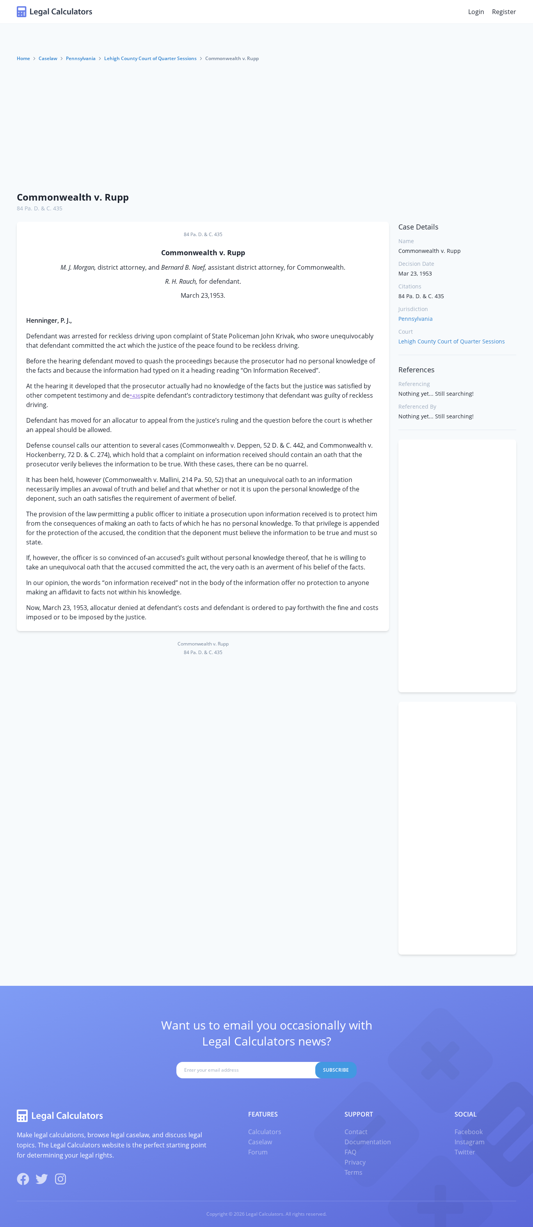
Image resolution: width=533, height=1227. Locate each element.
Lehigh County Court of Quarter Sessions (150, 58)
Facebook (469, 1131)
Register (504, 11)
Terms (353, 1172)
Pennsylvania (81, 58)
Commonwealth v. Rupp (73, 196)
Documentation (368, 1142)
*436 (135, 396)
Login (476, 11)
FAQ (350, 1152)
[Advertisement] (266, 126)
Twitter (465, 1152)
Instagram (470, 1142)
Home (23, 58)
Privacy (355, 1162)
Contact (356, 1131)
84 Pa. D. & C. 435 (39, 208)
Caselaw (48, 58)
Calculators (264, 1131)
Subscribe (336, 1070)
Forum (258, 1152)
